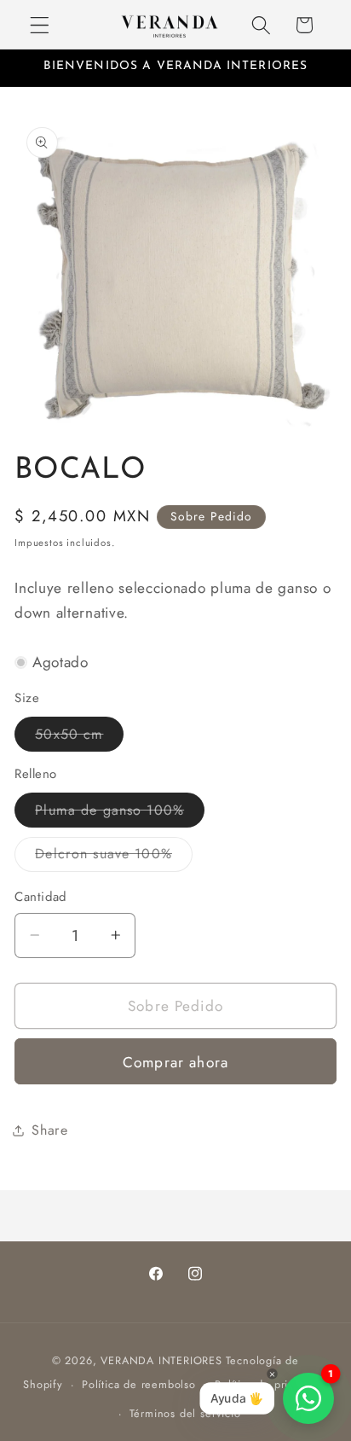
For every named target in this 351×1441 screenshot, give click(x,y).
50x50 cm (79, 737)
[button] (39, 25)
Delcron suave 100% (114, 857)
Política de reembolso (139, 1384)
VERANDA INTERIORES (161, 1360)
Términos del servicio (185, 1413)
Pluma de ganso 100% (119, 813)
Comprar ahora (175, 1062)
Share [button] (49, 1130)
